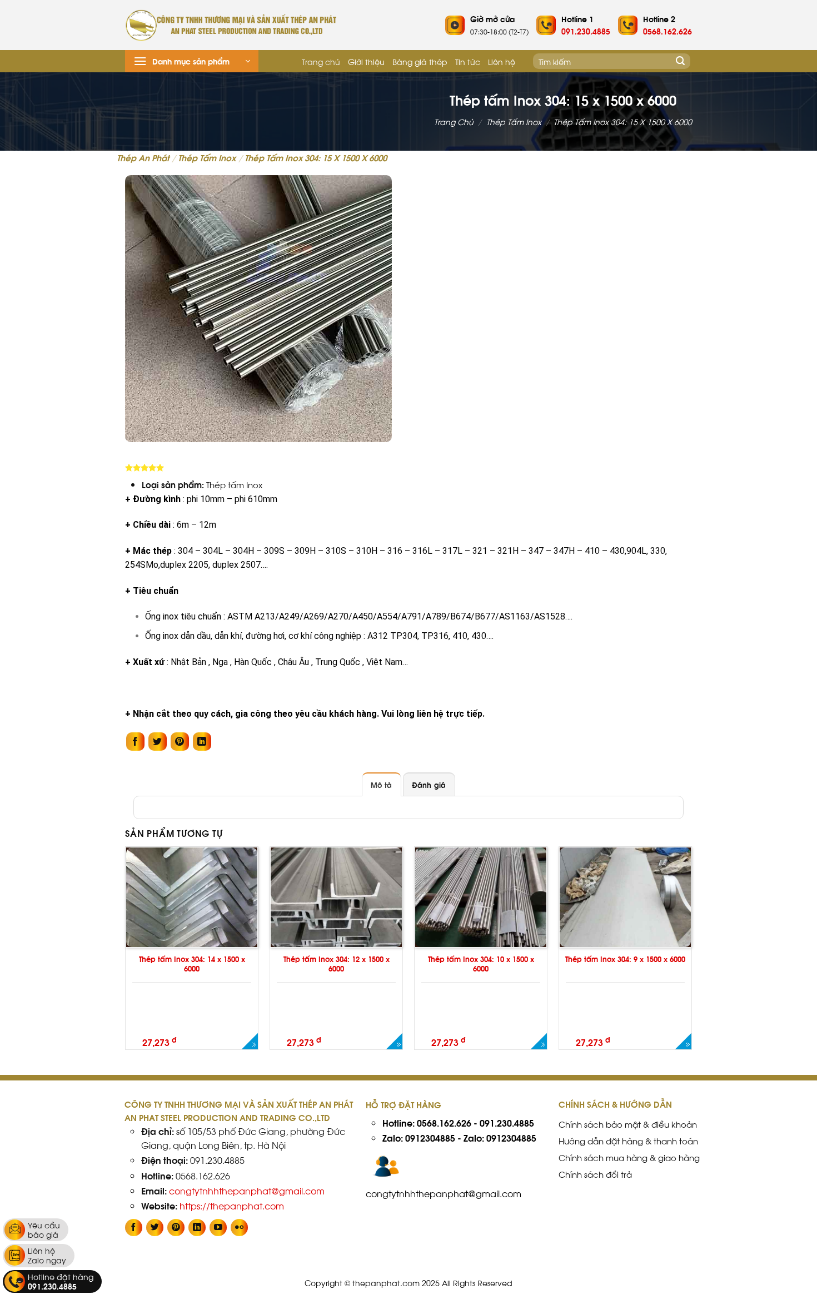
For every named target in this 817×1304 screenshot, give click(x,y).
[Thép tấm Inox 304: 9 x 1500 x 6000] (682, 1040)
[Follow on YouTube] (218, 1227)
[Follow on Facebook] (133, 1227)
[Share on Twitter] (157, 741)
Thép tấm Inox (513, 121)
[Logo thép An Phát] (230, 25)
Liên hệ (501, 61)
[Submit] (680, 61)
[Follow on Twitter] (154, 1227)
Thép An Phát (143, 157)
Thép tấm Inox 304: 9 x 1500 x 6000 (625, 959)
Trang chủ (321, 61)
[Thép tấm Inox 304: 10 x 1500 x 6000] (538, 1040)
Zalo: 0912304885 (418, 1137)
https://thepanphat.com (232, 1205)
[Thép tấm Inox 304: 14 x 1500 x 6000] (249, 1040)
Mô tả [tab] (381, 785)
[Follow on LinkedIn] (197, 1227)
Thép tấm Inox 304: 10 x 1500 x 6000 (481, 963)
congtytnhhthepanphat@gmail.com (247, 1190)
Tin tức (467, 61)
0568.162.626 (444, 1122)
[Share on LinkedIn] (202, 741)
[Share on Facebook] (135, 741)
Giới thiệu (366, 61)
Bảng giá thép (419, 61)
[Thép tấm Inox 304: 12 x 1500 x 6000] (393, 1040)
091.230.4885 (507, 1122)
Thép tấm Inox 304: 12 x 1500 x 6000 (336, 963)
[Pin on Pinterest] (180, 741)
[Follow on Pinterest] (176, 1227)
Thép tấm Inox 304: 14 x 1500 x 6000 (192, 963)
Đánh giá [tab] (429, 785)
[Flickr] (239, 1227)
